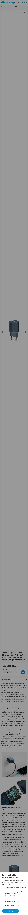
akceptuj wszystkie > (10, 911)
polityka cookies (10, 905)
